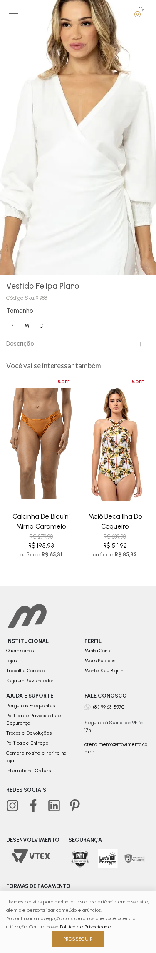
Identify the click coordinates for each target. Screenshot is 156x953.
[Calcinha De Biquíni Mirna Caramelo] (41, 443)
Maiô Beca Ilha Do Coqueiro (115, 521)
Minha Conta (97, 651)
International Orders (28, 770)
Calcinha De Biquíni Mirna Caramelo (41, 521)
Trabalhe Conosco (25, 671)
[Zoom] (78, 137)
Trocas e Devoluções (29, 733)
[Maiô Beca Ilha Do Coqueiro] (115, 443)
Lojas (11, 661)
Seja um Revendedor (30, 681)
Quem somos (20, 651)
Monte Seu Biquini (104, 671)
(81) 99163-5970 (108, 706)
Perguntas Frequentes (30, 706)
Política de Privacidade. (86, 927)
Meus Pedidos (99, 661)
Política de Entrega (27, 743)
